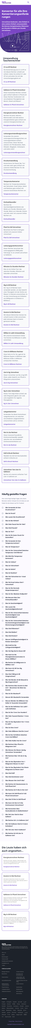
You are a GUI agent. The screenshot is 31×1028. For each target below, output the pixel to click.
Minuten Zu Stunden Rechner (14, 277)
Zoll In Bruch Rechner (11, 461)
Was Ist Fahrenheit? (12, 565)
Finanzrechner (5, 977)
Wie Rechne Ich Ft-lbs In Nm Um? (16, 790)
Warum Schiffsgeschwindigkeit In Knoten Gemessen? (16, 640)
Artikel (3, 954)
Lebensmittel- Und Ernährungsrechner (20, 977)
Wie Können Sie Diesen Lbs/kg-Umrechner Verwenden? (15, 751)
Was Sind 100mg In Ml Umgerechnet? (12, 675)
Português (9, 1001)
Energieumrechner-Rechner (13, 125)
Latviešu (3, 1012)
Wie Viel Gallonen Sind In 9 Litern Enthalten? (16, 825)
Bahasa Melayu (10, 1008)
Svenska (17, 1008)
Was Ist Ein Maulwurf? (12, 693)
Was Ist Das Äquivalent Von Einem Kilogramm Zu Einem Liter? (17, 768)
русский (20, 1001)
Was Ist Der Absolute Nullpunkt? (16, 594)
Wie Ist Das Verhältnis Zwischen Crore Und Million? (16, 736)
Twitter (3, 965)
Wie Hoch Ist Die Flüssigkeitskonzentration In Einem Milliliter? (15, 657)
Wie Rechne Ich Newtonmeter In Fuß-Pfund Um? (16, 785)
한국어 (24, 1010)
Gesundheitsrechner (6, 980)
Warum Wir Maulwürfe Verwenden (17, 697)
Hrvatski (22, 1006)
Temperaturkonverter (11, 194)
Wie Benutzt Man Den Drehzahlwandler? (12, 599)
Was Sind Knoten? (11, 636)
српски (8, 1012)
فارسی (26, 1012)
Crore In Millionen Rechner (13, 364)
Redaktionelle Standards (7, 961)
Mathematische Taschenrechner (5, 984)
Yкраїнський (8, 1016)
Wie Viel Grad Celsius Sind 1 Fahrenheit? (14, 583)
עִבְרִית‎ (8, 1014)
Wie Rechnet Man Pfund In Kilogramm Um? (14, 745)
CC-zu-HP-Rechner (10, 82)
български (15, 1006)
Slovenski (14, 1012)
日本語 (13, 1004)
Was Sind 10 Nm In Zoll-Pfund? (15, 799)
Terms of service (18, 1021)
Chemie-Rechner (20, 971)
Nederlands (9, 1010)
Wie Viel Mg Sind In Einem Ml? (15, 651)
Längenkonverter (9, 424)
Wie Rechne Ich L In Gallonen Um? (17, 820)
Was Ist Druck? (10, 513)
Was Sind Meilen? (11, 632)
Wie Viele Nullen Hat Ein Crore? (15, 741)
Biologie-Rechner (5, 971)
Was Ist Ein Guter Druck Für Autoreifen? (14, 536)
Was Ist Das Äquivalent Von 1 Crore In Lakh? (17, 723)
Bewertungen (5, 956)
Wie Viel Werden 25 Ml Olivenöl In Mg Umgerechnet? (16, 681)
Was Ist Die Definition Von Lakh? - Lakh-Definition (16, 708)
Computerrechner (6, 989)
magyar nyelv (19, 1014)
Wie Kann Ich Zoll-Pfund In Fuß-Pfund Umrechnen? (16, 795)
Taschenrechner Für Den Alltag (21, 981)
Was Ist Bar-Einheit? (12, 521)
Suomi (21, 1008)
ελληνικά (4, 1014)
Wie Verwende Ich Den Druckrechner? (13, 509)
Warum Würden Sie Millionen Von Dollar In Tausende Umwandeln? (16, 702)
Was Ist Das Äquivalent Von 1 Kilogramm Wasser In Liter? (15, 763)
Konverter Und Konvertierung (19, 974)
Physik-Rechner (5, 987)
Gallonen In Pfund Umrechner (14, 105)
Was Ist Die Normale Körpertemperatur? (12, 589)
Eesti (13, 1016)
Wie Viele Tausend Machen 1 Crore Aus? (17, 717)
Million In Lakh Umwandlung (13, 343)
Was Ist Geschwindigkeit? (14, 603)
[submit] (28, 2)
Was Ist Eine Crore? (11, 727)
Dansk (3, 1010)
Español (15, 1001)
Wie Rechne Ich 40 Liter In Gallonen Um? (14, 834)
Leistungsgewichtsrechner (13, 258)
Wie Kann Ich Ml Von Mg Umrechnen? (13, 669)
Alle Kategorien (19, 991)
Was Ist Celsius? (10, 562)
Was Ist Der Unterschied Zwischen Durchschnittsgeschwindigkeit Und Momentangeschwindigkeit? (17, 623)
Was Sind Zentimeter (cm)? (14, 777)
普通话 (25, 1014)
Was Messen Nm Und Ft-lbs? (15, 780)
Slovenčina (9, 1006)
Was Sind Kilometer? (12, 628)
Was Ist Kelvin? (10, 569)
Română (3, 1006)
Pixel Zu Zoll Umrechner (12, 237)
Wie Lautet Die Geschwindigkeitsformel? (13, 608)
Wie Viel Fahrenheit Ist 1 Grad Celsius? (15, 578)
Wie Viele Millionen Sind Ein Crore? (17, 731)
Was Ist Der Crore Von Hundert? (16, 712)
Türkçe (18, 1004)
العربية (24, 1001)
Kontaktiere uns (5, 963)
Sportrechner (19, 987)
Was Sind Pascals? (11, 528)
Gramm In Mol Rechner (11, 325)
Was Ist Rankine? (11, 573)
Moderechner (19, 989)
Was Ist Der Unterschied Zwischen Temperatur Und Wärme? (16, 551)
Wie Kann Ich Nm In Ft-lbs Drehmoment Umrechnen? (14, 804)
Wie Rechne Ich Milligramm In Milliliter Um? (15, 664)
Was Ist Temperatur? (12, 547)
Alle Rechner (19, 993)
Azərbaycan (20, 1012)
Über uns (4, 952)
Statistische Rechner (6, 991)
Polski (14, 1010)
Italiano (3, 1008)
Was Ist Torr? (9, 531)
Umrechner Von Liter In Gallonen (15, 480)
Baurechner (4, 973)
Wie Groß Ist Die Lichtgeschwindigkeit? (12, 646)
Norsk (26, 1008)
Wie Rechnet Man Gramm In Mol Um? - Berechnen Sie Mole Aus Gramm (16, 688)
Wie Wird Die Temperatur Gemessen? (13, 557)
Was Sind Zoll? (10, 773)
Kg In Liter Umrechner (11, 403)
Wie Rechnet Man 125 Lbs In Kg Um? (15, 757)
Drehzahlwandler (9, 219)
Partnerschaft (5, 959)
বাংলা (2, 1016)
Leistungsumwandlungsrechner (14, 152)
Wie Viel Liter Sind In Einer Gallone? (14, 815)
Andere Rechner (20, 983)
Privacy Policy (11, 1021)
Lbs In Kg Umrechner (11, 383)
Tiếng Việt (19, 1010)
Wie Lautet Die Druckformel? (15, 517)
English (3, 1001)
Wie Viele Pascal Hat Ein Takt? (15, 524)
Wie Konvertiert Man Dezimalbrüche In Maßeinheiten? (16, 810)
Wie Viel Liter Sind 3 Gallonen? (15, 830)
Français (3, 1004)
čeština (13, 1014)
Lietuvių (27, 1006)
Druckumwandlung (10, 173)
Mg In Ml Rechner (10, 304)
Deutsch (9, 1004)
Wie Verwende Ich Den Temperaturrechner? (13, 542)
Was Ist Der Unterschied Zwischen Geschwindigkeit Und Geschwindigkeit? (16, 615)
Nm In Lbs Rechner (10, 445)
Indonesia (23, 1004)
